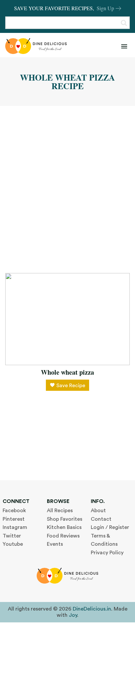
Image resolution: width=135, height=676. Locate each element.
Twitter (12, 535)
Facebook (14, 510)
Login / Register (110, 527)
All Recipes (60, 510)
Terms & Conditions (104, 540)
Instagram (15, 527)
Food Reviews (63, 535)
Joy (73, 615)
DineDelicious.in (92, 609)
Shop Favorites (64, 519)
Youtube (13, 544)
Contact (101, 519)
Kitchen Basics (64, 527)
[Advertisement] (67, 189)
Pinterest (14, 519)
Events (55, 544)
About (98, 510)
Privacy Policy (107, 552)
